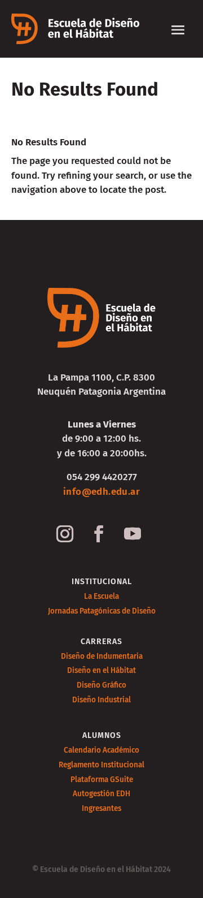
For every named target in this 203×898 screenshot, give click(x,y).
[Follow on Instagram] (65, 534)
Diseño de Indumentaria (102, 656)
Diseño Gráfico (101, 685)
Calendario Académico (101, 750)
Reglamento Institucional (101, 765)
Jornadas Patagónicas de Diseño (102, 611)
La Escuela (101, 596)
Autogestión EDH (101, 793)
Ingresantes (101, 808)
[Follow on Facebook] (99, 534)
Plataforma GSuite (101, 779)
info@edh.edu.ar (101, 492)
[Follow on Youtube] (132, 534)
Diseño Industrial (101, 700)
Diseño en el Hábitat (101, 670)
